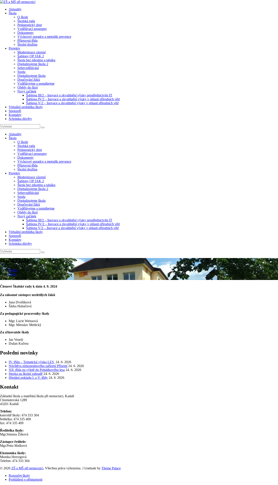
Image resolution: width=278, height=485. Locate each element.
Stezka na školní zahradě (26, 374)
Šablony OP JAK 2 (30, 56)
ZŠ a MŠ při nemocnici (27, 468)
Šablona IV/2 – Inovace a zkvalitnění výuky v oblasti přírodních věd (73, 99)
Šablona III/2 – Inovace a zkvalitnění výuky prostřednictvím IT (69, 95)
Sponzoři (15, 111)
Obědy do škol (27, 87)
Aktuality (15, 9)
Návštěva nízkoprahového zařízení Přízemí (38, 366)
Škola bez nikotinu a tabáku (36, 60)
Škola (13, 13)
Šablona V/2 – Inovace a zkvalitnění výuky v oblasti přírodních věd (72, 103)
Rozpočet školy (19, 475)
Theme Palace (111, 468)
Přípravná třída (27, 40)
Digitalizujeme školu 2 (32, 64)
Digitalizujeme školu (31, 76)
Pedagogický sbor (29, 25)
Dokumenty (25, 33)
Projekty (14, 48)
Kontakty (15, 115)
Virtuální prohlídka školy (26, 107)
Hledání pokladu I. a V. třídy (28, 377)
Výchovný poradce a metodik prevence (44, 36)
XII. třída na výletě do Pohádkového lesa (37, 370)
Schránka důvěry (20, 119)
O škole (22, 17)
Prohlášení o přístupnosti (25, 479)
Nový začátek (26, 91)
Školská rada (26, 21)
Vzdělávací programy (32, 29)
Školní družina (27, 44)
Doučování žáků (28, 79)
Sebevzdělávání (28, 68)
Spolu (21, 72)
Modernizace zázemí (31, 52)
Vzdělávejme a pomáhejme (36, 83)
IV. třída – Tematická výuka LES (32, 362)
